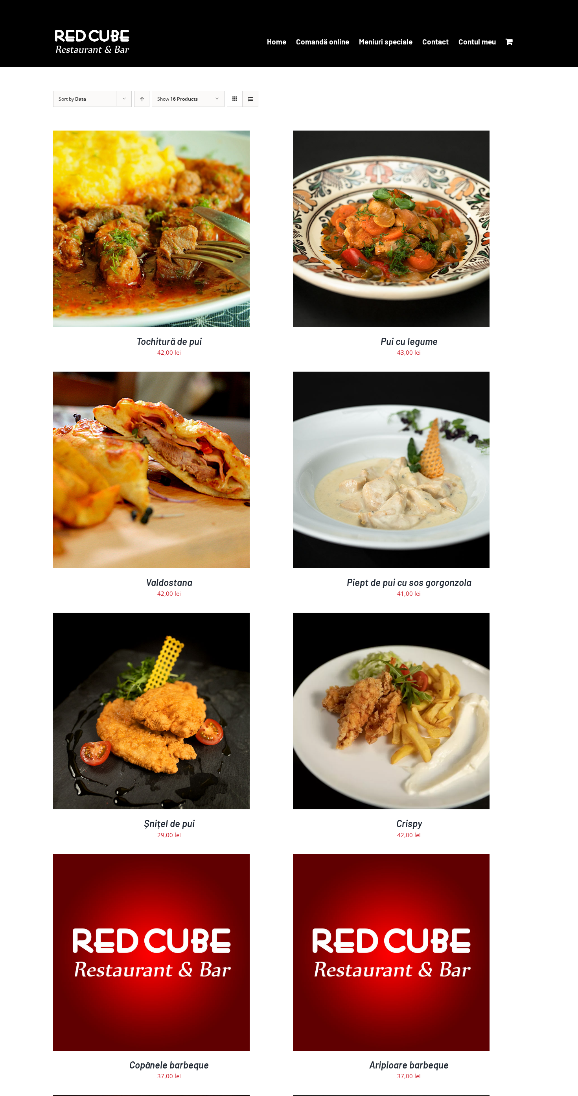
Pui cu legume (409, 341)
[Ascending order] (141, 99)
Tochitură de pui (169, 341)
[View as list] (250, 99)
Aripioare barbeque (409, 1064)
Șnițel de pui (169, 823)
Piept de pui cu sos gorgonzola (409, 582)
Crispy (409, 823)
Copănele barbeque (169, 1064)
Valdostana (169, 582)
